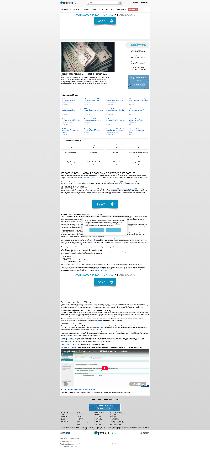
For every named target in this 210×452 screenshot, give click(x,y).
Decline (97, 230)
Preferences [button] (110, 225)
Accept (113, 230)
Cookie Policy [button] (117, 224)
